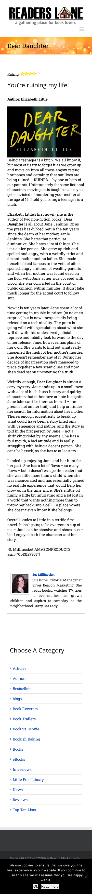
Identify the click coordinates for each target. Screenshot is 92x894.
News (18, 789)
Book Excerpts (25, 708)
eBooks (19, 759)
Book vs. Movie (26, 728)
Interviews (22, 769)
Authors (19, 678)
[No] (85, 876)
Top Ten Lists (24, 809)
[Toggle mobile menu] (82, 29)
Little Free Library (28, 779)
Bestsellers (22, 688)
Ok (35, 886)
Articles (19, 668)
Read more (50, 886)
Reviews (20, 799)
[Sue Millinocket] (20, 575)
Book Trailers (24, 718)
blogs (17, 698)
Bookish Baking (26, 739)
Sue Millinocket (43, 574)
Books (18, 749)
